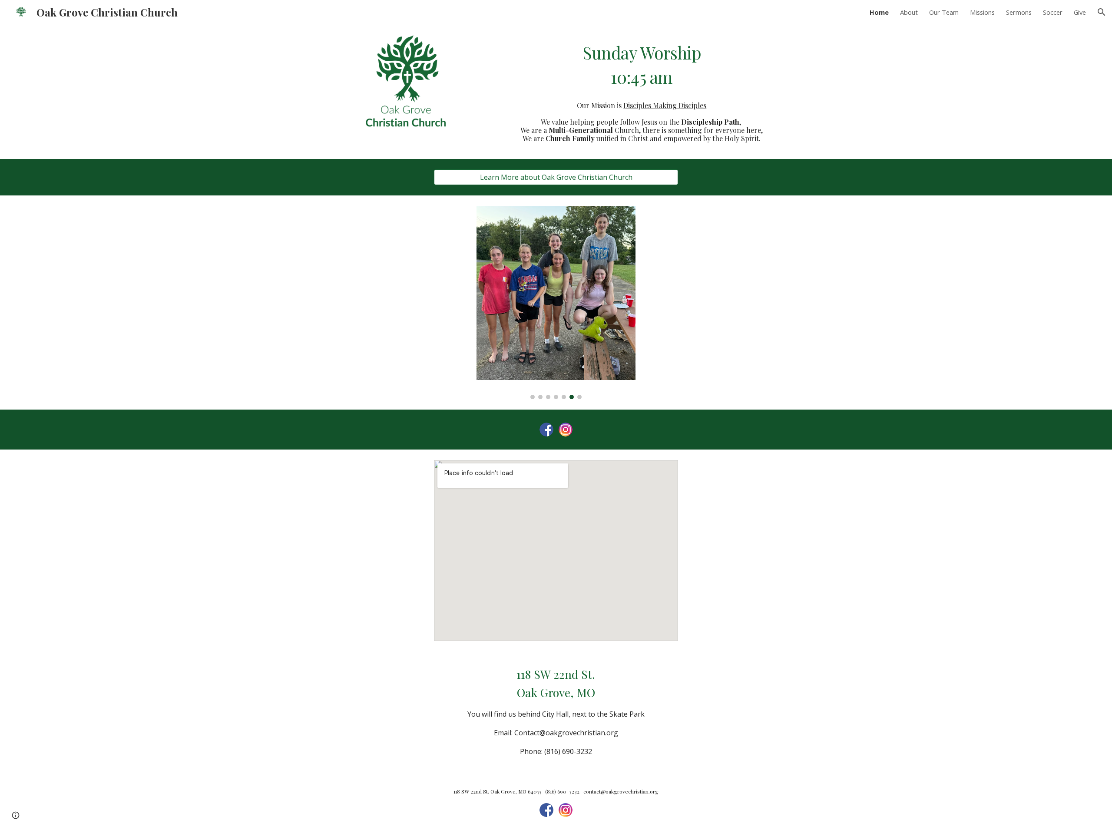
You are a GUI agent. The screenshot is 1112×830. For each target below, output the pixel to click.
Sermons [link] (1019, 12)
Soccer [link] (1052, 12)
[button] (1101, 12)
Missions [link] (982, 12)
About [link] (909, 12)
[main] (642, 65)
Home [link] (879, 12)
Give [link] (1080, 12)
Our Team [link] (944, 12)
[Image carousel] (556, 302)
